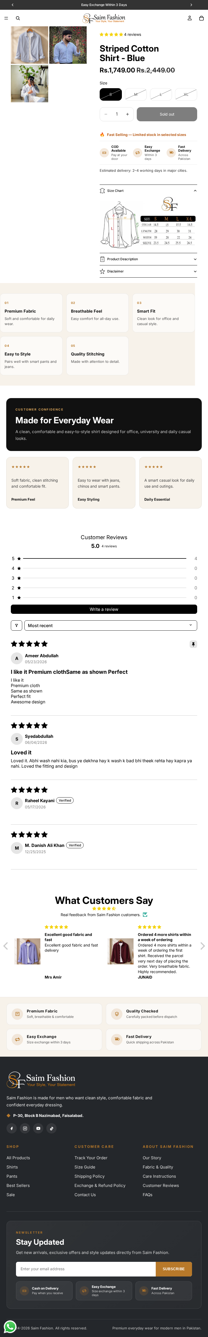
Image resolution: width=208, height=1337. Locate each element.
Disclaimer (115, 271)
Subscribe (174, 1269)
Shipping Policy (89, 1176)
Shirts (12, 1167)
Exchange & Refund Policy (99, 1185)
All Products (18, 1157)
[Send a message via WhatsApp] (10, 1326)
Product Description (122, 259)
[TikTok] (51, 1128)
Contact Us (85, 1194)
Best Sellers (18, 1185)
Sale (10, 1194)
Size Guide (84, 1167)
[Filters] (16, 625)
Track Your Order (91, 1157)
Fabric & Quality (158, 1167)
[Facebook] (11, 1128)
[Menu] (6, 18)
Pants (11, 1176)
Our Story (152, 1157)
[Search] (18, 18)
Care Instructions (159, 1176)
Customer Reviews (161, 1185)
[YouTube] (38, 1128)
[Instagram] (25, 1128)
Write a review (104, 609)
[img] (104, 909)
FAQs (147, 1194)
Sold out (167, 114)
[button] (112, 34)
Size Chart (115, 191)
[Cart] (201, 18)
